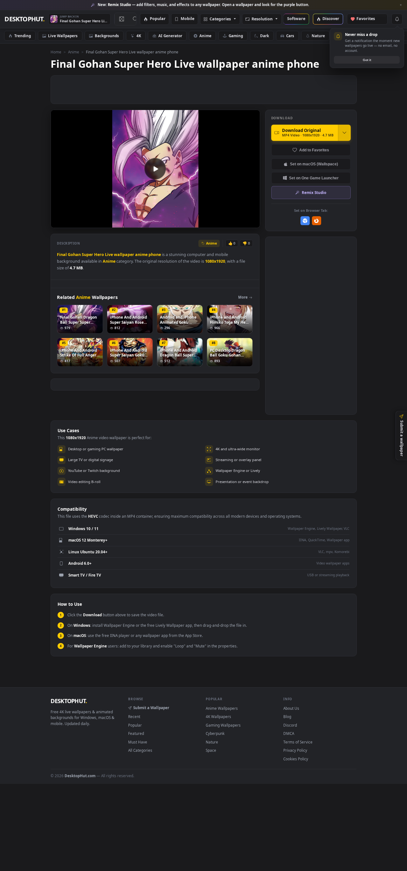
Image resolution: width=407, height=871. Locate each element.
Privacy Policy (295, 750)
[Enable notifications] (396, 19)
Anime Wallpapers (222, 708)
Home (56, 51)
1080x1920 (215, 261)
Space (211, 750)
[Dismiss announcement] (400, 5)
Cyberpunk (215, 733)
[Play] (59, 222)
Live (109, 254)
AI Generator (170, 35)
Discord (290, 725)
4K (138, 35)
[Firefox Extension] (316, 220)
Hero (99, 254)
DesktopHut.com (80, 775)
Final (62, 254)
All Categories (140, 750)
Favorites (368, 19)
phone (154, 254)
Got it (367, 60)
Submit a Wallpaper (151, 707)
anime (141, 254)
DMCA (288, 733)
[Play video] (155, 169)
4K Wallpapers (218, 716)
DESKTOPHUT (69, 701)
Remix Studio (314, 192)
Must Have (137, 741)
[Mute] (217, 222)
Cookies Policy (295, 758)
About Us (291, 708)
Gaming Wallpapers (223, 725)
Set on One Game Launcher (314, 178)
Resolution (262, 19)
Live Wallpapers (63, 35)
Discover (330, 19)
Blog (287, 716)
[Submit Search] (135, 19)
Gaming (236, 35)
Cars (290, 35)
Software (296, 19)
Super (87, 254)
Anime (205, 35)
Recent (134, 716)
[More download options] (344, 133)
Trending (22, 35)
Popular (158, 19)
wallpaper (124, 254)
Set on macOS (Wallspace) (314, 164)
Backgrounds (107, 35)
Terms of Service (298, 741)
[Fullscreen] (252, 222)
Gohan (74, 254)
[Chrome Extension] (305, 220)
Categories (220, 19)
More (243, 297)
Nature (318, 35)
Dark (264, 35)
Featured (136, 733)
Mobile (187, 19)
